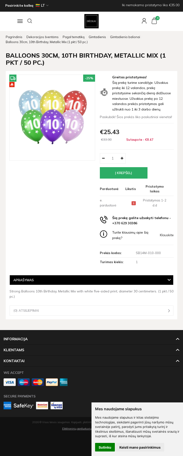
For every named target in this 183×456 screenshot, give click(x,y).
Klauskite (167, 235)
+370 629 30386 (124, 223)
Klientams (14, 350)
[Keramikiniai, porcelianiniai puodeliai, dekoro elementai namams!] (91, 21)
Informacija (16, 339)
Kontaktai (14, 361)
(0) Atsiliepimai (26, 310)
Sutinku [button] (105, 447)
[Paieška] (30, 21)
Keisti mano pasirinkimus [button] (140, 447)
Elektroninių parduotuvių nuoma (81, 428)
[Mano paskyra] (141, 21)
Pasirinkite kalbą (19, 5)
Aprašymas (23, 280)
